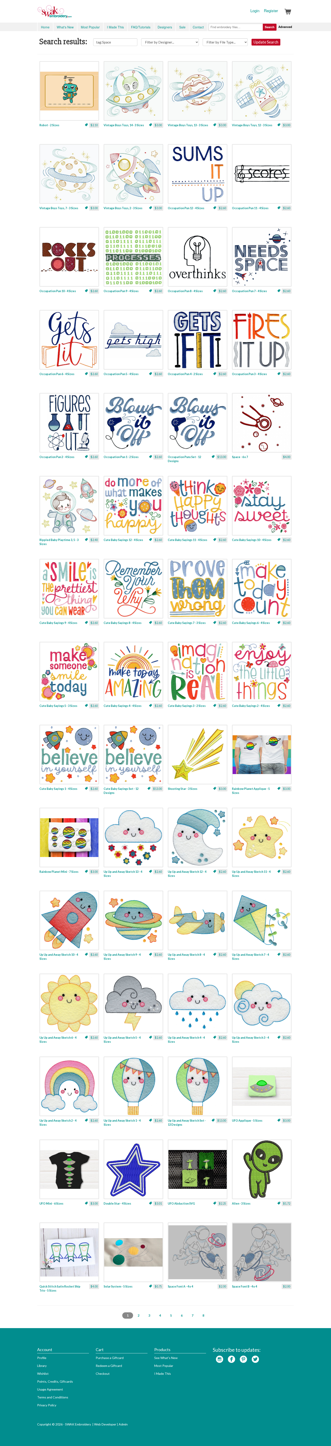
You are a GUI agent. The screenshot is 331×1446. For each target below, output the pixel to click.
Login (254, 10)
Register (271, 10)
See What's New (166, 1358)
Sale (182, 27)
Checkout (103, 1373)
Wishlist (43, 1373)
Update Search (266, 42)
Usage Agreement (50, 1389)
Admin (123, 1424)
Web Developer (105, 1424)
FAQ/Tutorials (140, 27)
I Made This (115, 27)
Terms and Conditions (52, 1397)
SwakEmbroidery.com (71, 14)
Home (45, 27)
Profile (41, 1358)
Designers (165, 27)
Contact (198, 27)
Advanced (285, 27)
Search (269, 27)
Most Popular (90, 27)
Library (42, 1366)
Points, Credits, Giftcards (55, 1381)
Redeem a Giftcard (109, 1366)
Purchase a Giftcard (110, 1358)
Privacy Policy (46, 1405)
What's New (65, 27)
